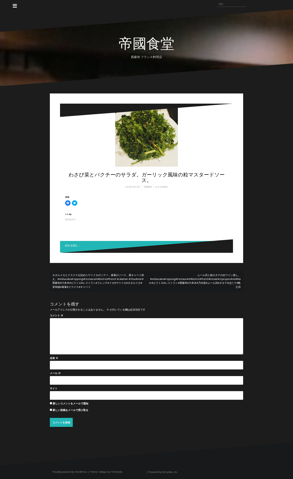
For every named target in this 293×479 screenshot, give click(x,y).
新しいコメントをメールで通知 (70, 403)
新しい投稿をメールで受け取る (70, 410)
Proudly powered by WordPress (69, 471)
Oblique (103, 471)
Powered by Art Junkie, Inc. (163, 472)
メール (55, 373)
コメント (56, 315)
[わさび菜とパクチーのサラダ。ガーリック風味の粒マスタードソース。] (146, 135)
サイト (53, 388)
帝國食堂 (146, 42)
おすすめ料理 (161, 186)
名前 (54, 358)
